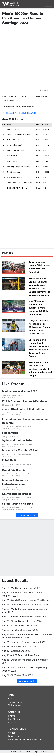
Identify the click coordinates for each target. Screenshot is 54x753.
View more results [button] (27, 681)
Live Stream (14, 719)
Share (45, 90)
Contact (12, 698)
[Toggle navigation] (48, 4)
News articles (15, 736)
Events (11, 715)
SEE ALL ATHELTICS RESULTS (21, 112)
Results (12, 722)
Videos (11, 732)
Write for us (14, 705)
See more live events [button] (27, 515)
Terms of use (15, 701)
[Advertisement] (27, 58)
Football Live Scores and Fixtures (25, 739)
